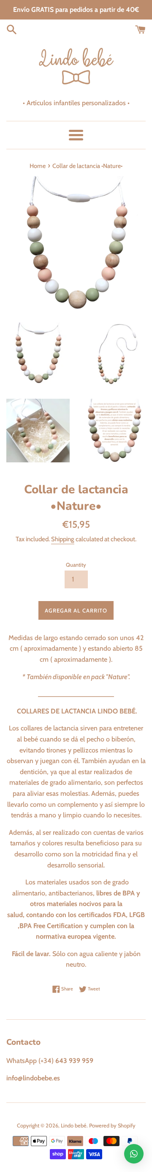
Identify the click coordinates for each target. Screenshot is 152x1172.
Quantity (76, 565)
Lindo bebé (74, 1125)
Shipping (62, 539)
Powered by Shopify (112, 1125)
